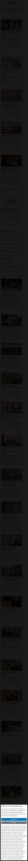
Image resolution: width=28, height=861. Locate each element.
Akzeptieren (14, 819)
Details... (14, 822)
